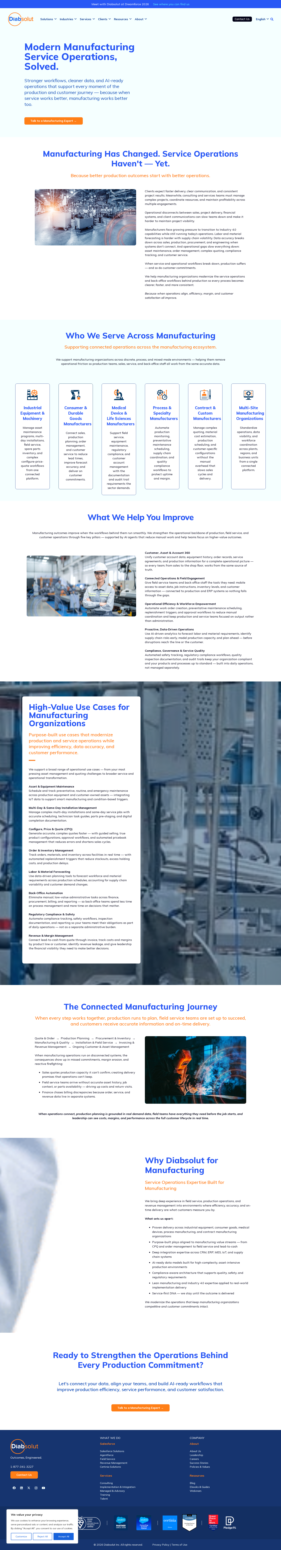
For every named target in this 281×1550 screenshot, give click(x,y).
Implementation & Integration (117, 1487)
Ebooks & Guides (200, 1487)
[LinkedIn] (21, 1488)
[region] (42, 1526)
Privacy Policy (160, 1544)
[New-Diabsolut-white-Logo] (50, 1446)
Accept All (63, 1536)
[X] (28, 1488)
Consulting (106, 1483)
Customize (21, 1536)
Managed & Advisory (112, 1490)
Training (105, 1494)
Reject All (43, 1536)
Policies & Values (200, 1466)
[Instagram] (36, 1488)
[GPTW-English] (213, 1523)
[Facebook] (14, 1488)
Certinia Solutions (110, 1466)
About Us (195, 1451)
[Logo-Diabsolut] (21, 19)
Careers (194, 1459)
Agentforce (107, 1455)
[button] (55, 19)
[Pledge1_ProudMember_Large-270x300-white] (230, 1523)
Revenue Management (113, 1462)
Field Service (107, 1459)
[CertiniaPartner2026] (170, 1523)
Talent (104, 1498)
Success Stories (199, 1462)
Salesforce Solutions (112, 1451)
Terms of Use (179, 1544)
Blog (192, 1483)
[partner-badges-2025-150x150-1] (144, 1523)
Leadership (196, 1455)
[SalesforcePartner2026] (121, 1523)
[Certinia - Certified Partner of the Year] (189, 1523)
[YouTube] (43, 1488)
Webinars (195, 1490)
